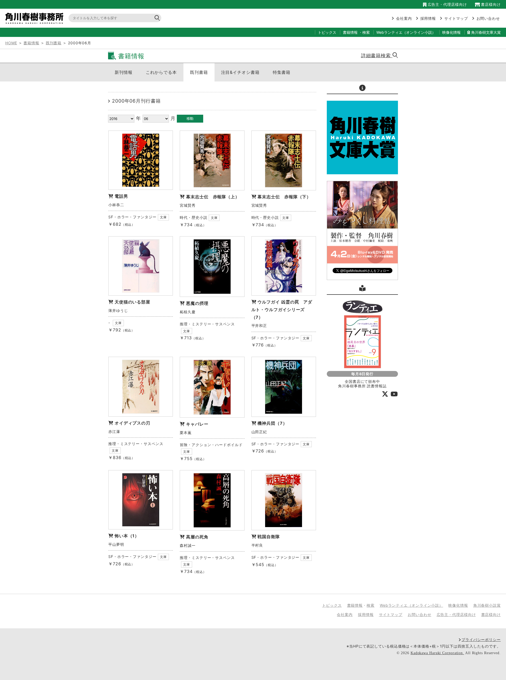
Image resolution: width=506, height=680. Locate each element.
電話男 (121, 196)
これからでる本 (161, 72)
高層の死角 (197, 536)
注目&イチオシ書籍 (240, 72)
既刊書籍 (54, 43)
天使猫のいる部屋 (132, 302)
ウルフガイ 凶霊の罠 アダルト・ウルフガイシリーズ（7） (282, 309)
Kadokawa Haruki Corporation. (437, 653)
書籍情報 (350, 32)
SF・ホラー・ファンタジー (132, 217)
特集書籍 (282, 72)
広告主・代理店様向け (446, 4)
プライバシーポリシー (481, 639)
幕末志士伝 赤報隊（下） (284, 196)
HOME (11, 43)
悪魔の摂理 (197, 303)
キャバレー (197, 424)
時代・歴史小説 (193, 217)
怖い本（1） (127, 535)
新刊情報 (124, 72)
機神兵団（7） (272, 423)
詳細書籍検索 (376, 55)
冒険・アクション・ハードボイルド (211, 444)
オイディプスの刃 (132, 423)
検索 (366, 32)
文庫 (163, 217)
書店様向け (490, 4)
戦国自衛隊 (268, 536)
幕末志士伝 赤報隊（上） (213, 196)
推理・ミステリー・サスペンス (207, 324)
